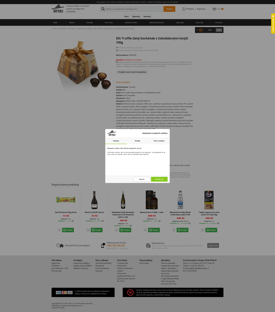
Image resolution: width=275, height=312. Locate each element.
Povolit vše (159, 179)
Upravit (141, 179)
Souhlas (116, 141)
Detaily (137, 141)
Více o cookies (159, 141)
